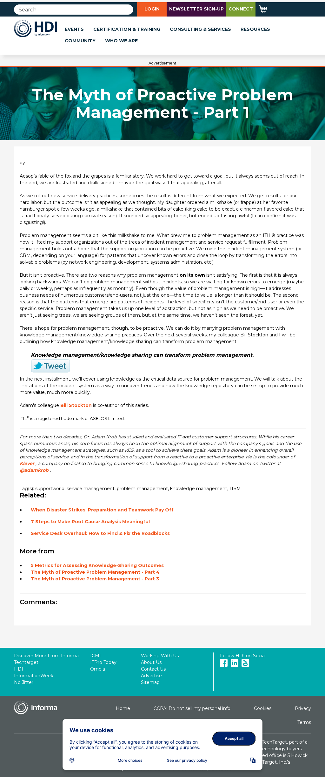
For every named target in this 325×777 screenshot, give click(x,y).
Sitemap (150, 682)
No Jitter (23, 682)
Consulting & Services (200, 29)
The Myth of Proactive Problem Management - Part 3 (95, 579)
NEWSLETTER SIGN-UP (196, 9)
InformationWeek (33, 676)
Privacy (303, 708)
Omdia (97, 669)
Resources (255, 29)
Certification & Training (126, 29)
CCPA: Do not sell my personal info (192, 708)
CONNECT (241, 9)
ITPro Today (103, 662)
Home (123, 708)
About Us (151, 662)
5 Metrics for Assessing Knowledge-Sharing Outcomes (97, 565)
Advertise (151, 676)
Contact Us (153, 669)
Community (80, 41)
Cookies (262, 708)
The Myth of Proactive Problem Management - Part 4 (95, 572)
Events (74, 29)
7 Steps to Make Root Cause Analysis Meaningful (90, 521)
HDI (18, 669)
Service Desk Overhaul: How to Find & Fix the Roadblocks (100, 533)
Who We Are (121, 41)
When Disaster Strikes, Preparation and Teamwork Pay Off (102, 510)
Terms (304, 722)
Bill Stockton (76, 405)
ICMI (95, 656)
